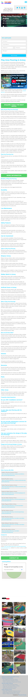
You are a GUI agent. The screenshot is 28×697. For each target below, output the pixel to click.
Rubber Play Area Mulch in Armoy (10, 687)
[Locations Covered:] (1, 1)
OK (21, 569)
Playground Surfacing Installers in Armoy (11, 685)
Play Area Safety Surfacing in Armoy (10, 684)
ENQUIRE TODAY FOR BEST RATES (14, 105)
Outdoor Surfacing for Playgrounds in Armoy (12, 681)
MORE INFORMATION (14, 175)
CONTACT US (14, 558)
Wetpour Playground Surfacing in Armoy (11, 693)
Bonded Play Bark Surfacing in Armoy (10, 680)
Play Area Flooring (22, 694)
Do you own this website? (8, 569)
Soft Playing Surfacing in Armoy (9, 688)
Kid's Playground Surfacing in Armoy (10, 679)
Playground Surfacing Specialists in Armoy (10, 676)
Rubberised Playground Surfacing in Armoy (11, 691)
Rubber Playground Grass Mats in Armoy (11, 692)
